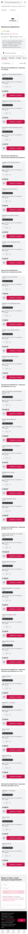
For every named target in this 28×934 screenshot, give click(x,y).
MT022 (3, 704)
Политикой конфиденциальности (9, 897)
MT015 (3, 420)
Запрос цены (15, 6)
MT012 (3, 642)
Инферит (20, 6)
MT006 (3, 128)
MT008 (3, 243)
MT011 (3, 102)
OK (21, 920)
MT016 (3, 75)
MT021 (3, 536)
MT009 (3, 304)
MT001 (3, 447)
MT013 (3, 216)
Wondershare (15, 34)
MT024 (3, 757)
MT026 (3, 730)
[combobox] (7, 63)
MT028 (3, 677)
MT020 (3, 394)
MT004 (3, 278)
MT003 (3, 190)
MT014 (3, 357)
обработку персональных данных (11, 899)
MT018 (3, 163)
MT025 (3, 845)
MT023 (3, 792)
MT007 (3, 616)
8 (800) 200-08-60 (6, 6)
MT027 (3, 818)
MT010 (3, 473)
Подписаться (13, 892)
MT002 (3, 589)
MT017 (3, 563)
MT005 (3, 500)
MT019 (3, 331)
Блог (24, 6)
